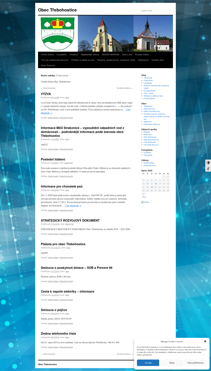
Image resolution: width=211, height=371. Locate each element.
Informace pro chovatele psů (62, 186)
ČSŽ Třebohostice (150, 142)
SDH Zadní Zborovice (151, 139)
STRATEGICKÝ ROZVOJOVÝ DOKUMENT (70, 220)
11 (148, 183)
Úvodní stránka (47, 54)
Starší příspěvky (48, 88)
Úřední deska (53, 117)
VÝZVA (46, 94)
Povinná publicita (149, 90)
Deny (171, 363)
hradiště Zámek (149, 163)
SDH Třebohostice (150, 137)
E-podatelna (62, 54)
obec (67, 97)
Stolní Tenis (148, 134)
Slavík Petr (68, 163)
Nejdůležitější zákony (90, 54)
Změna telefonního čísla (58, 333)
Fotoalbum (73, 54)
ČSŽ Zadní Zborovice (151, 145)
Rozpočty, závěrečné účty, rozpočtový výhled (116, 60)
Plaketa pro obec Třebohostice (63, 244)
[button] (205, 341)
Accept (148, 363)
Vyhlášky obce (157, 60)
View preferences (195, 363)
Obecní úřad (127, 54)
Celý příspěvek (73, 205)
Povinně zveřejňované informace (54, 60)
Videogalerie (148, 155)
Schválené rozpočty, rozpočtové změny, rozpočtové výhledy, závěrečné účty (157, 116)
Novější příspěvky (125, 88)
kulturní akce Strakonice (152, 124)
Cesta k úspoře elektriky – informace (67, 291)
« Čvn (143, 197)
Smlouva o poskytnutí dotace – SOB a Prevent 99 (76, 267)
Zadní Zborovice (48, 65)
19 (152, 187)
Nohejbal (147, 132)
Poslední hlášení (142, 54)
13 (156, 183)
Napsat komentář (66, 117)
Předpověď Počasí (150, 165)
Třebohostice (143, 60)
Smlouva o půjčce (54, 310)
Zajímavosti (148, 121)
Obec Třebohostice (57, 10)
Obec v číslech (149, 93)
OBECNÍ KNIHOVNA (110, 54)
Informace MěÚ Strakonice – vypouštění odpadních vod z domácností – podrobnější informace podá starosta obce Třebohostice (82, 132)
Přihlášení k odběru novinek (82, 60)
